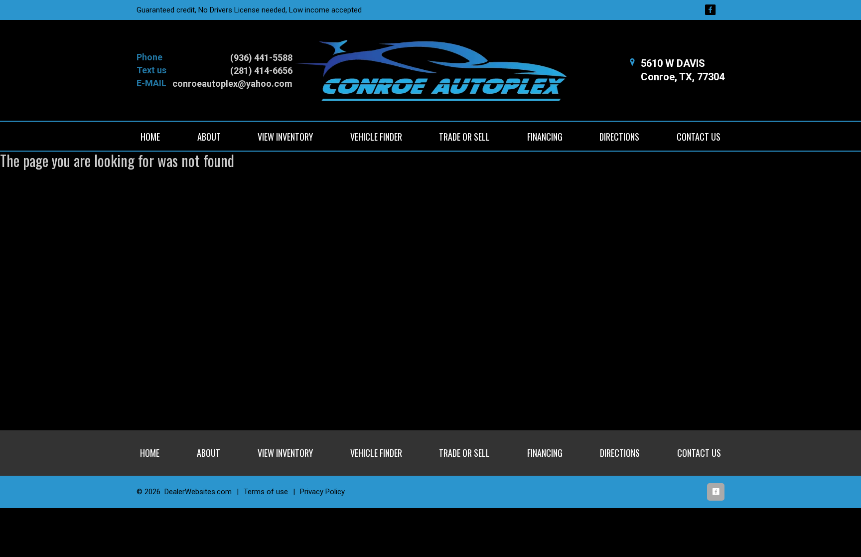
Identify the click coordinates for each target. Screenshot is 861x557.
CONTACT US (698, 136)
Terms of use (266, 491)
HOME (150, 136)
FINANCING (545, 136)
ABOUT (209, 136)
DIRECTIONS (619, 136)
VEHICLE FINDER (376, 136)
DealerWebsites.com (198, 491)
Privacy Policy (322, 491)
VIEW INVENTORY (285, 136)
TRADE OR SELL (464, 136)
